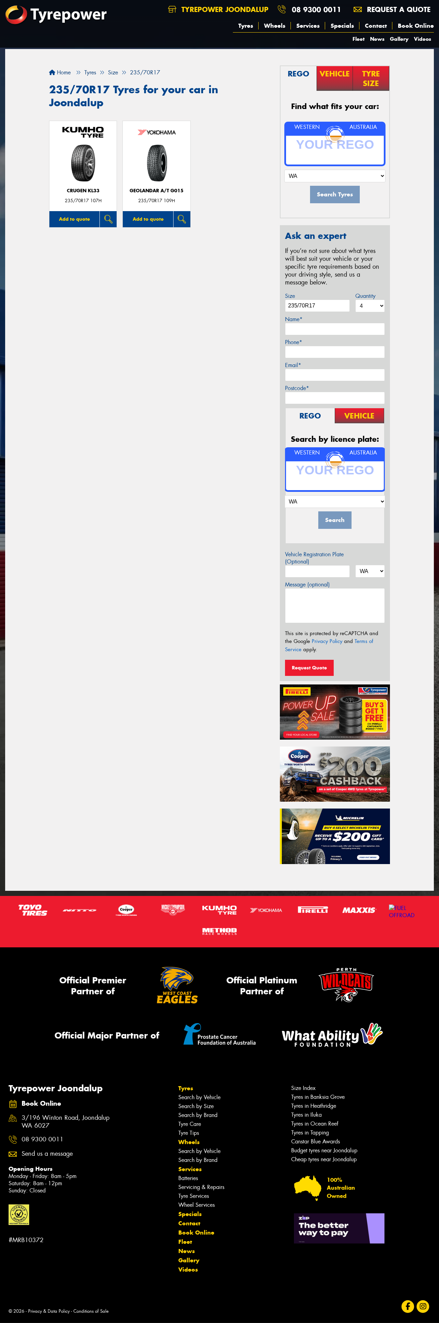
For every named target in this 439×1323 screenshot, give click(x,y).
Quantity (365, 296)
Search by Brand (197, 1115)
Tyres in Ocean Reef (314, 1123)
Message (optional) (307, 584)
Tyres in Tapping (310, 1132)
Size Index (303, 1088)
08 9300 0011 (316, 9)
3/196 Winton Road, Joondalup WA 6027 (65, 1122)
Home (63, 72)
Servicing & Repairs (201, 1187)
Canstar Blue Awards (315, 1141)
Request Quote (309, 668)
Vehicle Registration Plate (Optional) (314, 558)
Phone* (293, 342)
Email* (293, 365)
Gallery (399, 39)
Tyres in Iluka (306, 1114)
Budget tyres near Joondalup (324, 1150)
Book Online (416, 25)
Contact (376, 25)
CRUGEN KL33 (83, 191)
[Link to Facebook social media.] (408, 1306)
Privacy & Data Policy (49, 1311)
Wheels (274, 25)
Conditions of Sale (91, 1311)
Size (290, 296)
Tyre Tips (188, 1133)
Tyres (245, 25)
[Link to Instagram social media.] (423, 1306)
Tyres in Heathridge (313, 1105)
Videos (422, 39)
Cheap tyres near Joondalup (324, 1159)
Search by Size (196, 1106)
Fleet (359, 39)
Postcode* (297, 388)
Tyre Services (193, 1196)
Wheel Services (196, 1205)
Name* (293, 319)
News (377, 39)
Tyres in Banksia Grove (318, 1097)
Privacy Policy (327, 641)
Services (308, 25)
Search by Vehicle (199, 1097)
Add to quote (74, 219)
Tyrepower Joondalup (224, 9)
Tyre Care (189, 1124)
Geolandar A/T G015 (156, 191)
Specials (342, 25)
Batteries (188, 1178)
